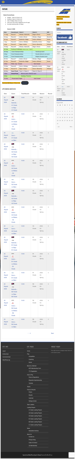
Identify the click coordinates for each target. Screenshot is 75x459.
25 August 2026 (6, 99)
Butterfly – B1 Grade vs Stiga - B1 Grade (64, 59)
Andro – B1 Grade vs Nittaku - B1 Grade (14, 264)
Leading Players (31, 407)
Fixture (30, 392)
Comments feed (6, 357)
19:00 (22, 97)
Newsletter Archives (34, 430)
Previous (4, 333)
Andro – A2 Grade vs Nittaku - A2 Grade (14, 170)
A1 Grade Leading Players (35, 410)
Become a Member (31, 366)
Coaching (31, 359)
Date (5, 93)
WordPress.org (6, 360)
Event (13, 93)
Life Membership (33, 445)
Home (28, 351)
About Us (29, 434)
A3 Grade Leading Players (35, 416)
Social (30, 362)
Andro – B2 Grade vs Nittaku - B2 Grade (14, 310)
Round (50, 93)
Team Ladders (30, 404)
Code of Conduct (33, 442)
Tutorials (31, 383)
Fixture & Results (31, 389)
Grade (34, 93)
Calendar (31, 398)
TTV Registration (33, 371)
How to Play (30, 374)
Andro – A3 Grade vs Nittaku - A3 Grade (14, 217)
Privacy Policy (32, 439)
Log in (4, 351)
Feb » (71, 126)
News (28, 428)
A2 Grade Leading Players (35, 413)
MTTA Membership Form (35, 368)
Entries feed (6, 354)
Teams (28, 386)
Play (28, 354)
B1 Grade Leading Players (35, 419)
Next (52, 333)
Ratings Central (32, 401)
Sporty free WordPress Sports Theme (32, 455)
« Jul (58, 126)
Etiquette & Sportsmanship (35, 380)
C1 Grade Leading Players (35, 424)
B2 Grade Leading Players (35, 421)
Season (42, 93)
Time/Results (25, 93)
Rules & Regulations (34, 377)
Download (25, 83)
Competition (32, 356)
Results (30, 395)
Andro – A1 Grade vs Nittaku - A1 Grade (14, 124)
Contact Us (31, 436)
